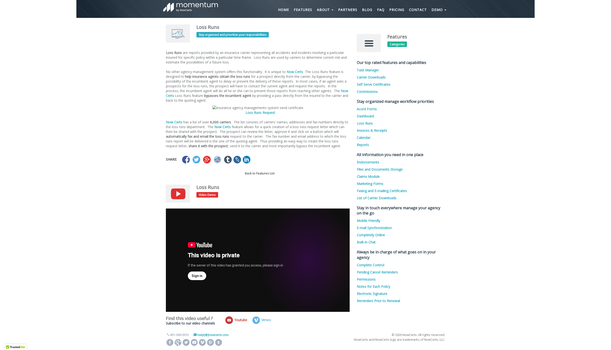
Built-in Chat (366, 242)
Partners (347, 9)
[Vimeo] (202, 342)
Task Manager (368, 70)
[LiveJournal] (237, 160)
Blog (367, 9)
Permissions (366, 279)
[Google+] (207, 160)
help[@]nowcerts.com (213, 335)
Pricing (396, 9)
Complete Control (370, 265)
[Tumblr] (228, 160)
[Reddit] (217, 160)
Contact (418, 9)
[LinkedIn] (246, 160)
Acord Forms (367, 109)
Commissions (367, 91)
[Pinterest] (210, 342)
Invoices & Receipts (372, 130)
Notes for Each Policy (373, 286)
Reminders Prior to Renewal (378, 300)
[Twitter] (196, 160)
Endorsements (368, 162)
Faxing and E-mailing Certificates (382, 190)
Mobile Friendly (368, 220)
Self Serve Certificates (373, 84)
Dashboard (365, 116)
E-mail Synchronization (374, 227)
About (324, 9)
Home (283, 9)
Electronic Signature (372, 293)
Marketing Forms (370, 183)
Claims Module (368, 176)
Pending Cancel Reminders (377, 272)
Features (303, 9)
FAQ (381, 9)
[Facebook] (186, 160)
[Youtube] (194, 342)
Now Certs (295, 71)
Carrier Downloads (371, 77)
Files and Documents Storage (380, 169)
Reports (363, 144)
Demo (438, 9)
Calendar (363, 137)
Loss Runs (365, 123)
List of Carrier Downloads (376, 198)
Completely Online (371, 235)
